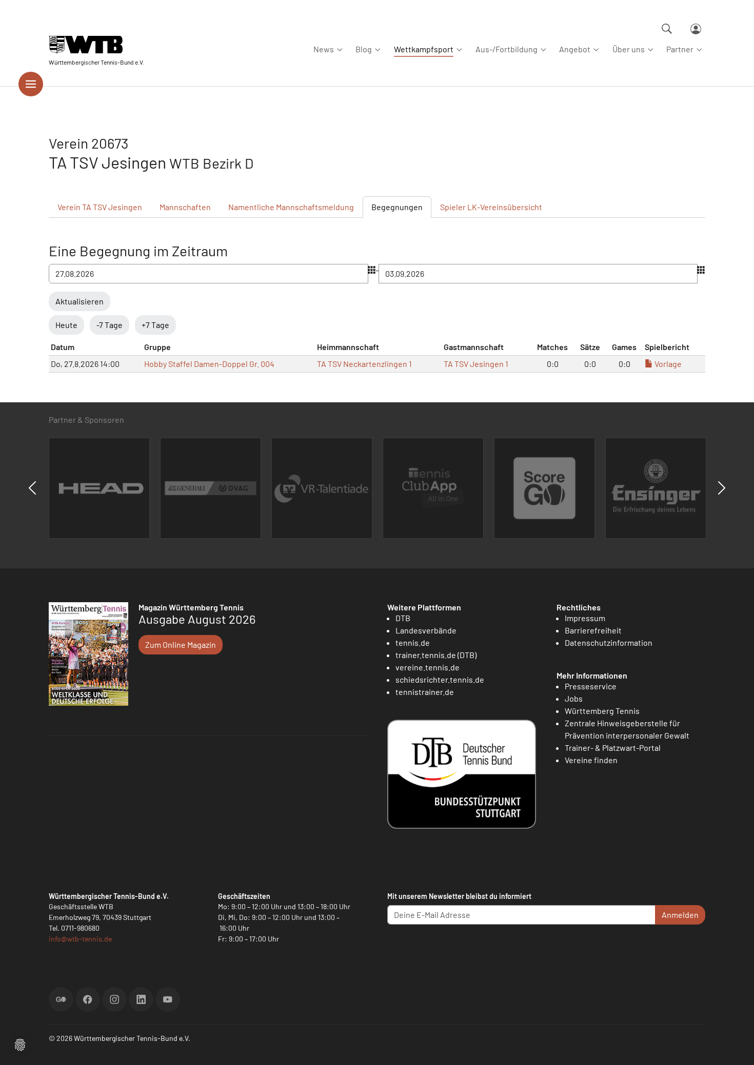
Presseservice (591, 686)
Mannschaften (185, 207)
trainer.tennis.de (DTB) (436, 655)
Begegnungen (397, 207)
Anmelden (680, 914)
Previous (32, 488)
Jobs (574, 698)
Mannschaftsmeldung (291, 207)
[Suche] (667, 28)
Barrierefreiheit (593, 630)
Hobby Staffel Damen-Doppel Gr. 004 (209, 363)
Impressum (585, 618)
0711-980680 (80, 928)
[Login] (695, 28)
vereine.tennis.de (427, 667)
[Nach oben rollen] (734, 1045)
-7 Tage (109, 325)
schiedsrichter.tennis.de (439, 679)
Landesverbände (426, 630)
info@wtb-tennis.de (80, 938)
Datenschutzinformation (608, 642)
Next (721, 488)
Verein (99, 207)
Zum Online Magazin (180, 644)
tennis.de (412, 642)
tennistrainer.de (424, 692)
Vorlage (667, 363)
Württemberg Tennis (602, 710)
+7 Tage (155, 325)
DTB (402, 618)
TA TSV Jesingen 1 (476, 363)
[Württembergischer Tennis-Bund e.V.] (96, 45)
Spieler (491, 207)
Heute (66, 325)
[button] (20, 1044)
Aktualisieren (79, 301)
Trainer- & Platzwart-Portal (613, 747)
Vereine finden (591, 760)
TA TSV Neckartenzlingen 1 (364, 363)
